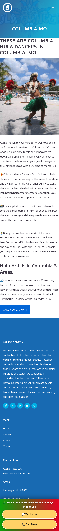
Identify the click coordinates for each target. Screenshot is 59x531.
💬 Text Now (30, 514)
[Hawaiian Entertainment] (7, 8)
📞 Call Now (29, 524)
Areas (6, 481)
